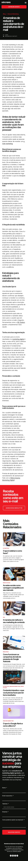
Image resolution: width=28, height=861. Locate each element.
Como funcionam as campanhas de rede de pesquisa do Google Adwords (12, 658)
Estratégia (6, 548)
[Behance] (17, 856)
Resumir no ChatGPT (11, 36)
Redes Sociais (6, 582)
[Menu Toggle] (26, 3)
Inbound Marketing (13, 14)
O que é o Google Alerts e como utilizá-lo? (13, 724)
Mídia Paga (6, 651)
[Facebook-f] (15, 856)
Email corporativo (7, 795)
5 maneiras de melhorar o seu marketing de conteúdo (14, 621)
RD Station (21, 322)
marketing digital (18, 339)
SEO (4, 617)
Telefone (5, 803)
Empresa (5, 812)
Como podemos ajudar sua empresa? (13, 820)
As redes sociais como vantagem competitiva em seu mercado (13, 587)
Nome (4, 787)
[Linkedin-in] (13, 856)
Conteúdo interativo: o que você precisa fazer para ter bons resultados (13, 692)
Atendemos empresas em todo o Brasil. (14, 843)
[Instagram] (11, 856)
